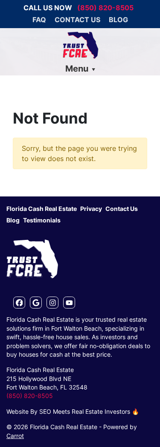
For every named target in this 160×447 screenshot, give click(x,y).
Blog (118, 19)
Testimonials (42, 220)
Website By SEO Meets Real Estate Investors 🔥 (72, 411)
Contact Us (77, 19)
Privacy (91, 208)
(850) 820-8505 (105, 7)
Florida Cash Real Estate (41, 208)
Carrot (15, 436)
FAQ (39, 19)
